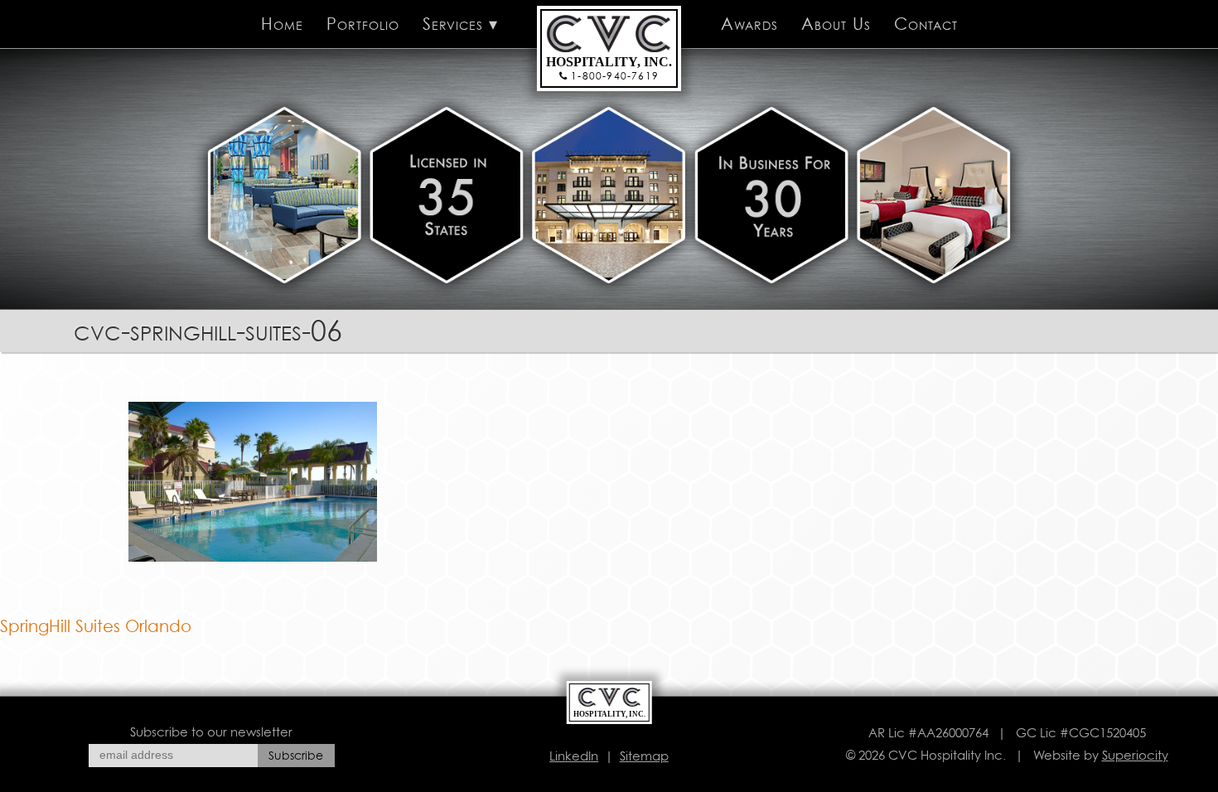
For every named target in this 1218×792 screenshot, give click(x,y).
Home (282, 24)
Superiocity (1135, 755)
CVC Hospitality (583, 24)
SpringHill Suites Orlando (95, 626)
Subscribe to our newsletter (211, 732)
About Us (836, 24)
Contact (926, 24)
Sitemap (644, 756)
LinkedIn (573, 756)
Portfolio (362, 24)
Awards (749, 24)
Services (453, 24)
